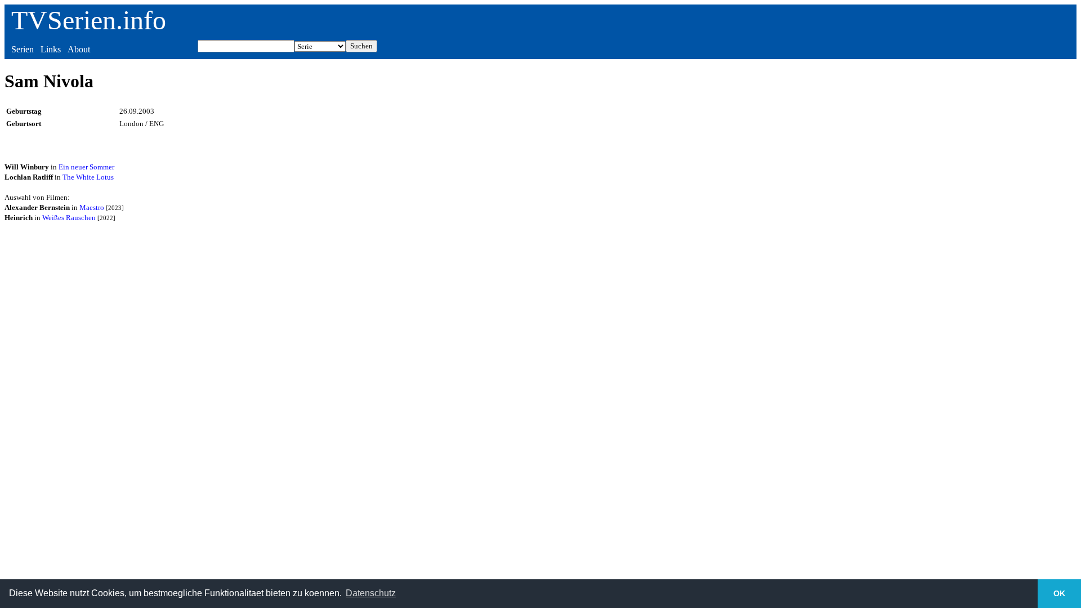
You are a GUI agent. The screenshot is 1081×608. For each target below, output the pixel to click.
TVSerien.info (88, 20)
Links (51, 49)
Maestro (91, 207)
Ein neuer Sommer (86, 167)
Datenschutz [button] (371, 593)
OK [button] (1059, 593)
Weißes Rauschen (69, 217)
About (79, 49)
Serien (22, 49)
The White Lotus (88, 177)
